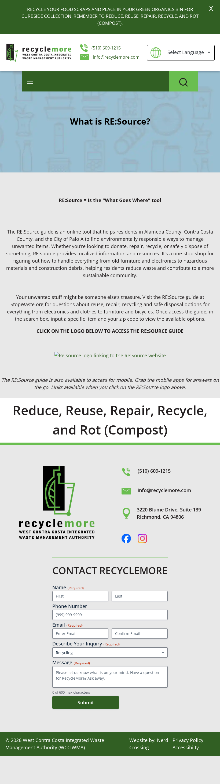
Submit (86, 702)
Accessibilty (186, 747)
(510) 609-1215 (105, 48)
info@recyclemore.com (116, 57)
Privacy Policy (188, 740)
